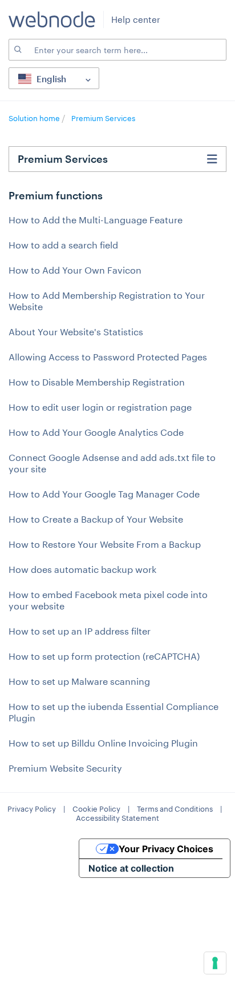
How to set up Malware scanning (79, 681)
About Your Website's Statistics (76, 331)
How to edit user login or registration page (100, 407)
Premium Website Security (65, 768)
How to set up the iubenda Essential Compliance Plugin (113, 712)
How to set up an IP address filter (80, 630)
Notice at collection (131, 868)
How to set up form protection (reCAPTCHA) (104, 656)
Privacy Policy (31, 808)
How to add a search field (63, 244)
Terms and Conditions (175, 808)
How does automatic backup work (82, 569)
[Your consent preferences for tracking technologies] (215, 963)
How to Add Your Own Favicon (75, 269)
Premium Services (103, 118)
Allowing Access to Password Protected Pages (108, 356)
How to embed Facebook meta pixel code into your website (108, 600)
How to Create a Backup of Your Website (96, 518)
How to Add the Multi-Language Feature (96, 219)
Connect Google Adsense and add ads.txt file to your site (112, 463)
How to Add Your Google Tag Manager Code (104, 493)
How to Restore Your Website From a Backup (105, 544)
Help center (135, 19)
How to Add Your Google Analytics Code (96, 432)
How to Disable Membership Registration (97, 381)
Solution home (35, 118)
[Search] (17, 50)
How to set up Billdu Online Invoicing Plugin (103, 742)
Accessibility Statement (117, 817)
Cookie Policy (96, 808)
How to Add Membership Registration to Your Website (107, 301)
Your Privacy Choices (166, 848)
